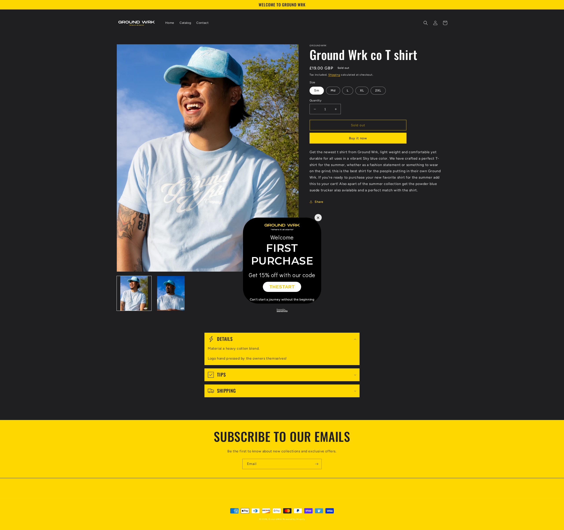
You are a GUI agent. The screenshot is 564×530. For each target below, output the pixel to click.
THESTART (282, 286)
